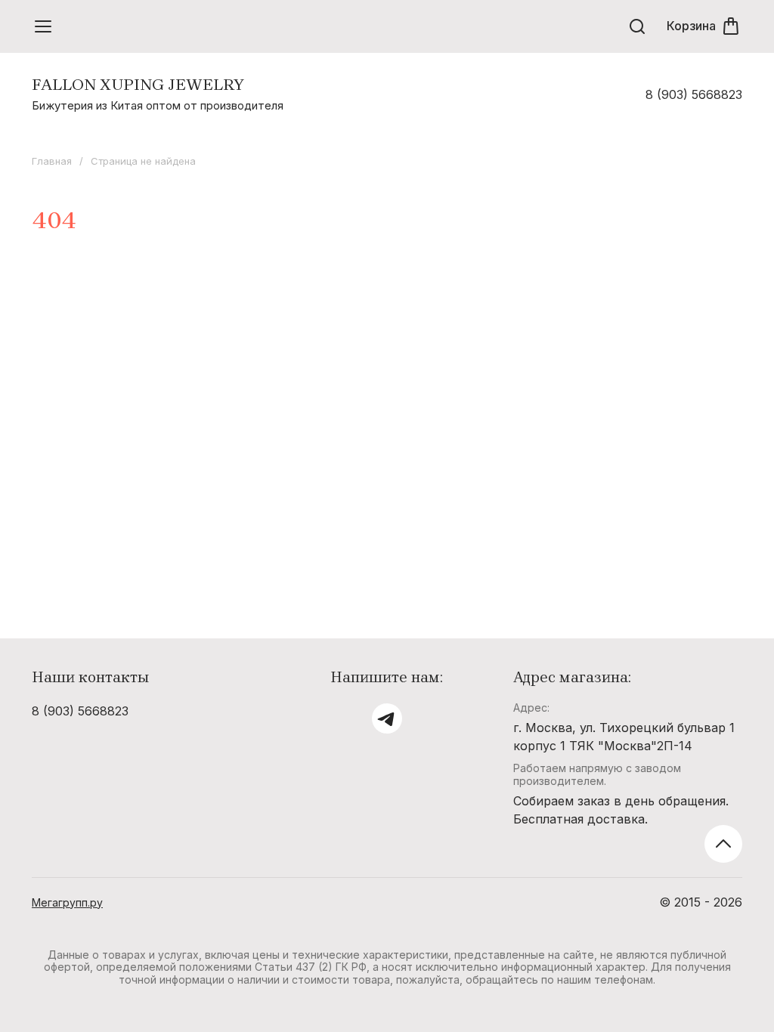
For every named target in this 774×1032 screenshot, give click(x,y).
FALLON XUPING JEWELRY (138, 84)
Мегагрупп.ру (67, 902)
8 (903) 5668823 (694, 94)
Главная (52, 161)
